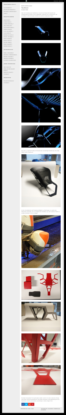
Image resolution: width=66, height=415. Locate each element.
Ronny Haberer (7, 44)
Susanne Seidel (7, 46)
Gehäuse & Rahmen (8, 58)
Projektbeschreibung (9, 9)
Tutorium (6, 82)
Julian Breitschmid (8, 27)
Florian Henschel (8, 23)
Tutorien (6, 74)
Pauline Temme (7, 42)
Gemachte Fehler (8, 72)
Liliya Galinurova (8, 31)
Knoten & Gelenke (8, 56)
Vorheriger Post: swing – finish (27, 408)
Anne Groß (6, 20)
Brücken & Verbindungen (10, 54)
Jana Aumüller (7, 25)
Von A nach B (7, 67)
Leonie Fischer (7, 29)
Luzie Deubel (7, 33)
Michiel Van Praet (8, 36)
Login (5, 13)
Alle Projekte (7, 7)
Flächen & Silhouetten (9, 60)
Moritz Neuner (7, 38)
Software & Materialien (10, 11)
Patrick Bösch (7, 40)
